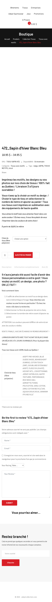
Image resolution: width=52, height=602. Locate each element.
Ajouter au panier (23, 255)
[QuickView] (37, 255)
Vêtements (14, 7)
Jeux (29, 14)
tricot (11, 168)
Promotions (39, 14)
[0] (27, 24)
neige (35, 166)
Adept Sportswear (15, 14)
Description (6, 267)
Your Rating (6, 465)
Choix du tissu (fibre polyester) (6, 240)
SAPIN (41, 166)
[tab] (6, 267)
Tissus (25, 7)
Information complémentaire (26, 267)
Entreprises (36, 7)
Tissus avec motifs (18, 166)
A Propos (26, 20)
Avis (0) (45, 267)
